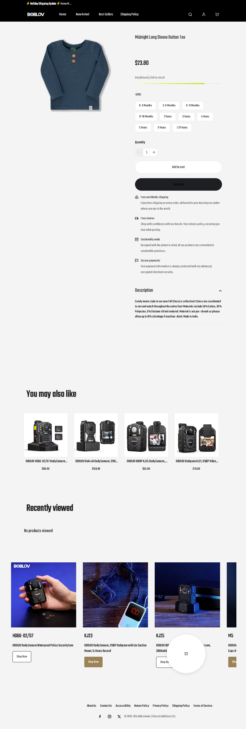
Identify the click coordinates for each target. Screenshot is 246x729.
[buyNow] (178, 184)
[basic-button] (21, 656)
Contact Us (106, 705)
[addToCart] (178, 167)
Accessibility (123, 705)
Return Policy (141, 705)
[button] (154, 152)
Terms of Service (202, 705)
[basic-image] (43, 594)
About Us (91, 705)
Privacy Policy (160, 705)
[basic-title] (51, 394)
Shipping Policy (181, 705)
